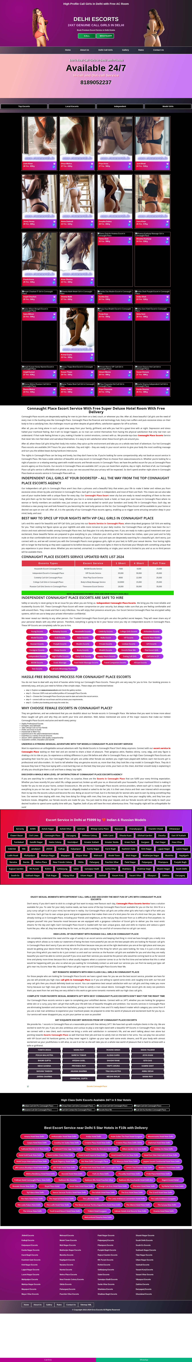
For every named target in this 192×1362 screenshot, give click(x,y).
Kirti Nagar (146, 848)
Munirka (169, 855)
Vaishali (102, 875)
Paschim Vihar (112, 862)
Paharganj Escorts (67, 1289)
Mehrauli (98, 855)
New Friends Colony (62, 862)
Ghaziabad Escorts (144, 1294)
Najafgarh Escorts (67, 1260)
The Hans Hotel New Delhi (32, 1198)
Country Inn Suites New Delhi (66, 1142)
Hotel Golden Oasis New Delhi (60, 1155)
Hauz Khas (177, 842)
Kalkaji (61, 848)
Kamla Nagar (93, 848)
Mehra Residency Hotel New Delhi (40, 1174)
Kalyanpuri (76, 848)
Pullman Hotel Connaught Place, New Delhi (32, 1180)
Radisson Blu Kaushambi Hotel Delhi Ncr (136, 1180)
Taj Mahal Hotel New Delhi (173, 1186)
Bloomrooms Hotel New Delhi (160, 1136)
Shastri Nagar (163, 868)
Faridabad (19, 842)
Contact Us (158, 50)
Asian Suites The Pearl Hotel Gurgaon (126, 1136)
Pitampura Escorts (105, 1245)
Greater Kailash (91, 842)
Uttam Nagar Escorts (144, 1260)
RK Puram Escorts (105, 1260)
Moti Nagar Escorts (68, 1245)
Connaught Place (52, 835)
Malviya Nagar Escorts (31, 1284)
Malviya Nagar (48, 855)
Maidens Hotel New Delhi (169, 1167)
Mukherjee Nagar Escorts (70, 1250)
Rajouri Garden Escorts (107, 1255)
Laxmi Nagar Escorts (30, 1275)
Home (68, 50)
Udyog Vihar (68, 875)
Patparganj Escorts (106, 1240)
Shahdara (126, 868)
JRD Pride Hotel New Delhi (64, 1167)
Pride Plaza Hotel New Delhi (158, 1174)
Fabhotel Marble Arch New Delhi (35, 1149)
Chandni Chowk (155, 828)
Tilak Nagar (51, 875)
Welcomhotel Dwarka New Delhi (98, 1217)
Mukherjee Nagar (151, 855)
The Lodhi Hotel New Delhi (58, 1205)
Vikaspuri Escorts (143, 1279)
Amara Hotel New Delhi (34, 1136)
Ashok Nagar (48, 828)
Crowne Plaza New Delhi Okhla (129, 1142)
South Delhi (181, 868)
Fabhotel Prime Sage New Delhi (67, 1149)
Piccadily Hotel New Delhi (129, 1174)
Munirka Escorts (66, 1255)
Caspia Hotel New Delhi (37, 1142)
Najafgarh (184, 855)
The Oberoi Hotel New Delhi (138, 1205)
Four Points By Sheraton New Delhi (101, 1149)
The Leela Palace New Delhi (29, 1205)
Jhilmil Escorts (28, 1235)
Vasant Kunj (117, 875)
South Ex (15, 875)
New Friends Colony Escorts (72, 1279)
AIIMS (33, 828)
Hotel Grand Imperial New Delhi (92, 1155)
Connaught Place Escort (97, 495)
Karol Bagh (110, 848)
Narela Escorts (66, 1270)
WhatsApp (144, 1360)
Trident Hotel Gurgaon (97, 1211)
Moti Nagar (131, 855)
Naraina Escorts (66, 1265)
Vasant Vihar (135, 875)
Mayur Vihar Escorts (30, 1294)
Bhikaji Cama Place (100, 828)
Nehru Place (41, 862)
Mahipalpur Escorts (30, 1279)
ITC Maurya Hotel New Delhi (126, 1161)
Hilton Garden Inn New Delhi (134, 1149)
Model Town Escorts (68, 1240)
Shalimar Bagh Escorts (107, 1294)
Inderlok (12, 848)
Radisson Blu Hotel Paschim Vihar (99, 1180)
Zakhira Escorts (142, 1284)
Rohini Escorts (104, 1265)
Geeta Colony (55, 842)
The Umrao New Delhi (32, 1211)
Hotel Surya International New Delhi (31, 1161)
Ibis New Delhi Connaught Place (94, 1161)
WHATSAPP (106, 36)
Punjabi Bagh (180, 862)
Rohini (48, 868)
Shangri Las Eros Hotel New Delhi (113, 1186)
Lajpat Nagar (164, 848)
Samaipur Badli (92, 868)
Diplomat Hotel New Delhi (159, 1142)
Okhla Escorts (66, 1284)
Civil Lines (33, 835)
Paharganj (94, 862)
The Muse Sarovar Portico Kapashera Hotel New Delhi (97, 1205)
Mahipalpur (29, 855)
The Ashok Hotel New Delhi (103, 1192)
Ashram (81, 828)
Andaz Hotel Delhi (93, 1136)
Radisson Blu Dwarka (68, 1180)
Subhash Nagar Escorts (146, 1250)
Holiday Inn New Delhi (163, 1149)
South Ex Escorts (143, 1245)
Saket (76, 868)
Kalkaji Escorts (28, 1240)
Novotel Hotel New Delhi (72, 1174)
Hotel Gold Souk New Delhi (30, 1155)
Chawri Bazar (16, 835)
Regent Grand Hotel (170, 1180)
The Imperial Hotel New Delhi (61, 1198)
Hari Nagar (160, 842)
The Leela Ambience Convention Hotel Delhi (126, 1198)
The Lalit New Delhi (91, 1198)
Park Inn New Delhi (100, 1174)
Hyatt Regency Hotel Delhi (64, 1161)
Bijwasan (119, 828)
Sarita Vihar (110, 868)
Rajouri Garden (16, 868)
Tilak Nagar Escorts (144, 1255)
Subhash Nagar (32, 875)
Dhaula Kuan (125, 835)
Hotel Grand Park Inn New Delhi (124, 1155)
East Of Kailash (179, 835)
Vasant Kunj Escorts (144, 1270)
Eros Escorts (97, 1310)
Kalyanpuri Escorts (30, 1245)
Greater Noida (111, 842)
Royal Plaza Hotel (52, 1186)
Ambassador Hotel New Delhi (63, 1136)
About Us (84, 50)
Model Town (114, 855)
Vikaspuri (151, 875)
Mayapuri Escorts (29, 1289)
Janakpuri (35, 848)
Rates (141, 50)
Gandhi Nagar (36, 842)
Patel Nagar (130, 862)
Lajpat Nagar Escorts (30, 1270)
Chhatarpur (174, 828)
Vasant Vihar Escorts (144, 1275)
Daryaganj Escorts (143, 1289)
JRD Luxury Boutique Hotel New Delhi (31, 1167)
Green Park (129, 842)
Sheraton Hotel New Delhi (144, 1186)
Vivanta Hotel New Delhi (163, 1211)
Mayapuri (65, 855)
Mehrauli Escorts (67, 1235)
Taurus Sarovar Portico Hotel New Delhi (69, 1192)
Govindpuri (72, 842)
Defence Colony (89, 835)
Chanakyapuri (135, 828)
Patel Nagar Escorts (106, 1235)
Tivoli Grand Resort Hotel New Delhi (65, 1211)
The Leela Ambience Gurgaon (163, 1198)
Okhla (81, 862)
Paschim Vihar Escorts (69, 1294)
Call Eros (48, 1360)
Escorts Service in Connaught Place (106, 523)
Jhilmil (49, 848)
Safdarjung (62, 868)
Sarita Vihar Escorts (106, 1284)
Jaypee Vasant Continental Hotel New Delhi (161, 1161)
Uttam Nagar (86, 875)
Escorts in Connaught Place (111, 778)
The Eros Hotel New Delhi (132, 1192)
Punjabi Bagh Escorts (107, 1250)
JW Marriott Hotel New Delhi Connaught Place (100, 1167)
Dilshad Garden (145, 835)
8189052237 (96, 82)
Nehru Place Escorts (68, 1275)
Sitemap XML (86, 1305)
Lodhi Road (12, 855)
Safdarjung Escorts (106, 1270)
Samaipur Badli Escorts (108, 1279)
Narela (26, 862)
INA (23, 848)
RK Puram (34, 868)
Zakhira (165, 875)
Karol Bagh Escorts (30, 1255)
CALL (87, 36)
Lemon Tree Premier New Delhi (139, 1167)
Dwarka (162, 835)
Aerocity (20, 828)
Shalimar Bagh (144, 868)
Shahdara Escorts (105, 1289)
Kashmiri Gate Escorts (31, 1260)
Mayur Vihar (82, 855)
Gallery (125, 50)
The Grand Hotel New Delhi (160, 1192)
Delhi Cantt (108, 835)
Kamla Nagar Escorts (30, 1250)
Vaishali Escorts (142, 1265)
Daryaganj (71, 835)
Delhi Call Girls (105, 50)
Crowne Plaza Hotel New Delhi (97, 1142)
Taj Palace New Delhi (35, 1192)
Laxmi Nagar (182, 848)
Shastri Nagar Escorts (145, 1235)
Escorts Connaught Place (56, 1035)
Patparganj (147, 862)
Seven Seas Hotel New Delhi (81, 1186)
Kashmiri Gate (128, 848)
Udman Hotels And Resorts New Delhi (130, 1211)
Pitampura (163, 862)
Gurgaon (145, 842)
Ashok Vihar (65, 828)
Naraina (13, 862)
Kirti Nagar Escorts (30, 1265)
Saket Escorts (103, 1275)
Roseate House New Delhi (23, 1186)
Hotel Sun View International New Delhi (160, 1155)
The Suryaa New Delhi (167, 1205)
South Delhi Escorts (144, 1240)
